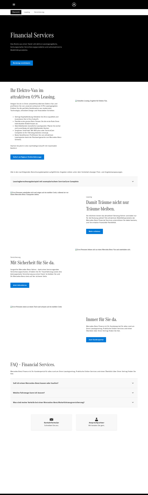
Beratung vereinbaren (21, 63)
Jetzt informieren (20, 285)
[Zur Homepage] (74, 4)
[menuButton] (13, 4)
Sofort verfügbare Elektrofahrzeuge (27, 157)
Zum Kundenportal (96, 340)
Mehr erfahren (94, 231)
